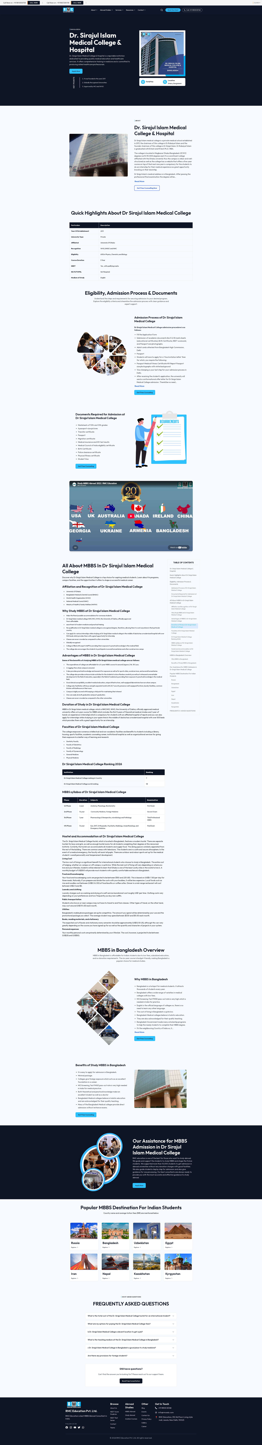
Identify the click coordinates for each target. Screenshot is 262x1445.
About (93, 10)
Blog (143, 1408)
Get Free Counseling (145, 392)
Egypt (173, 691)
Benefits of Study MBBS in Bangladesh (183, 663)
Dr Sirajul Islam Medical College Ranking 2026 (181, 638)
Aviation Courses (131, 1419)
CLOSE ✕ (257, 3)
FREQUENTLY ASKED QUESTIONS (182, 711)
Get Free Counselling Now (147, 188)
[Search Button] (162, 10)
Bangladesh (175, 684)
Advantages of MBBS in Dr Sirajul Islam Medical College (184, 620)
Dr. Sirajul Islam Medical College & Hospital (181, 570)
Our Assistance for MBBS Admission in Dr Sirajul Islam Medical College (183, 668)
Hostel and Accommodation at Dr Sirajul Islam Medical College (182, 650)
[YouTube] (75, 1427)
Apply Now (76, 71)
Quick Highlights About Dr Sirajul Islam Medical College (183, 576)
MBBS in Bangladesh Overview (180, 655)
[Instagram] (71, 1427)
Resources (129, 10)
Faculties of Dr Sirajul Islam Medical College (182, 632)
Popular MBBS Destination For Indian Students (183, 675)
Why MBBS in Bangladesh (179, 659)
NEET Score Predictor (114, 1413)
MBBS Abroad (130, 1411)
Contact (141, 10)
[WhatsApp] (83, 1427)
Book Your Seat (173, 10)
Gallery (144, 1423)
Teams (112, 1428)
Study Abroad (130, 1415)
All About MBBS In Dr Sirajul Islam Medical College (181, 601)
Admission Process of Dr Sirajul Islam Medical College (183, 589)
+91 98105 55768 (164, 1408)
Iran (172, 695)
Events (144, 1412)
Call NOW (34, 3)
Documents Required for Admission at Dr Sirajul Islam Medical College (183, 595)
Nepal (173, 699)
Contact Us (146, 1415)
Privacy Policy (146, 1419)
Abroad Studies (105, 10)
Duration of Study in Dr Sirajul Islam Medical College (183, 626)
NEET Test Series (114, 1419)
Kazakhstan (175, 703)
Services (118, 10)
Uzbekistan (175, 687)
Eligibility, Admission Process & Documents (180, 583)
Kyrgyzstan (175, 707)
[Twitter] (79, 1427)
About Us (113, 1408)
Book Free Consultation (131, 1381)
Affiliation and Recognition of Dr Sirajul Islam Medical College (184, 608)
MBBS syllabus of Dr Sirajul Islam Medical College (182, 644)
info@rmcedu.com (166, 1412)
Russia (173, 680)
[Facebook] (67, 1427)
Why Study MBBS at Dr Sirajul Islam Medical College (182, 614)
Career (144, 1426)
